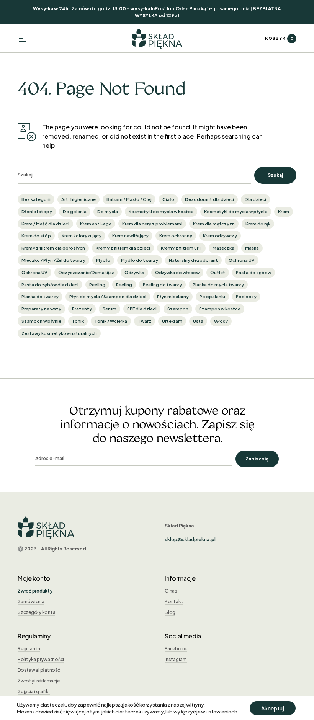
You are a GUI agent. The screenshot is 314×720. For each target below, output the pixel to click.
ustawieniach (221, 712)
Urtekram (172, 320)
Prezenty (82, 308)
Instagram (176, 659)
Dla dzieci (255, 199)
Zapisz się (256, 459)
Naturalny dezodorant (193, 260)
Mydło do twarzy (139, 260)
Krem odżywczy (220, 235)
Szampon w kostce (219, 308)
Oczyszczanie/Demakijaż (86, 272)
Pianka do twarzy (40, 296)
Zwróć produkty (35, 591)
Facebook (176, 648)
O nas (171, 591)
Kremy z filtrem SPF (181, 247)
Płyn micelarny (173, 296)
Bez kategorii (36, 199)
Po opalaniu (212, 296)
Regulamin (29, 648)
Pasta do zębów (253, 272)
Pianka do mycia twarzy (218, 284)
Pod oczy (246, 296)
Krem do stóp (36, 235)
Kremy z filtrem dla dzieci (123, 247)
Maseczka (223, 247)
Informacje (180, 578)
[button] (22, 38)
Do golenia (75, 211)
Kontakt (174, 601)
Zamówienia (31, 601)
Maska (252, 247)
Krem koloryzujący (81, 235)
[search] (134, 175)
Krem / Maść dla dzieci (45, 223)
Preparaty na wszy (41, 308)
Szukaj (275, 175)
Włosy (221, 320)
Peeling (97, 284)
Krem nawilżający (130, 235)
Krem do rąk (257, 223)
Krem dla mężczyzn (214, 223)
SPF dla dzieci (142, 308)
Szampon (177, 308)
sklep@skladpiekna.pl (190, 539)
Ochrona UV (242, 260)
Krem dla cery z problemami (152, 223)
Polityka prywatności (41, 659)
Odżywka (134, 272)
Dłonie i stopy (36, 211)
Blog (170, 612)
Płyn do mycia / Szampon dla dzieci (107, 296)
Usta (198, 320)
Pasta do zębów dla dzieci (49, 284)
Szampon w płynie (41, 320)
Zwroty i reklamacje (38, 681)
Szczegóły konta (36, 612)
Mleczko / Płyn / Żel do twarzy (53, 260)
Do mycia (107, 211)
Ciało (168, 199)
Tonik (78, 320)
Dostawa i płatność (39, 670)
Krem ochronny (175, 235)
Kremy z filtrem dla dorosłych (53, 247)
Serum (109, 308)
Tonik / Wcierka (111, 320)
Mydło (103, 260)
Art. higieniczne (78, 199)
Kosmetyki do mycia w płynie (235, 211)
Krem (283, 211)
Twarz (144, 320)
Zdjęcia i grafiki (34, 691)
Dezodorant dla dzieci (209, 199)
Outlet (217, 272)
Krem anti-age (95, 223)
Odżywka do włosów (177, 272)
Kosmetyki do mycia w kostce (161, 211)
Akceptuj (272, 708)
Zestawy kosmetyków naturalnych (59, 333)
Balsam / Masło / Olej (129, 199)
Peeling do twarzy (162, 284)
